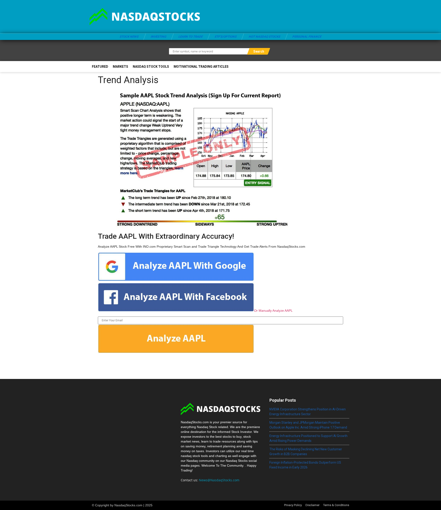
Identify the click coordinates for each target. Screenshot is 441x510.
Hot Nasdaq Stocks (264, 36)
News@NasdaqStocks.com (219, 480)
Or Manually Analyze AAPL (273, 310)
